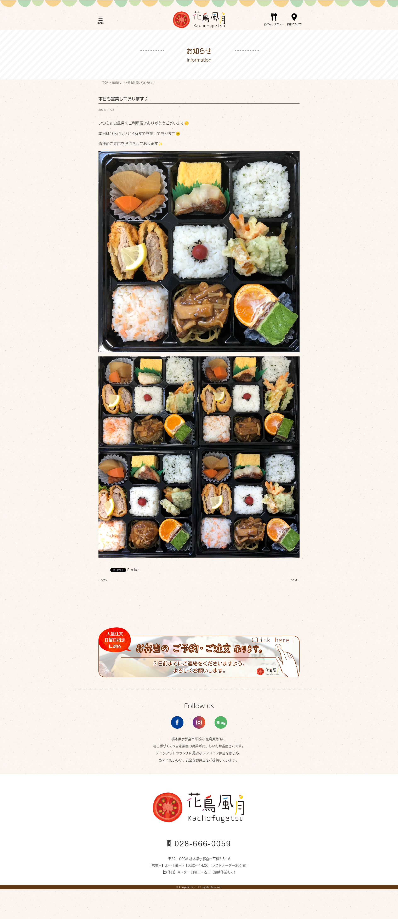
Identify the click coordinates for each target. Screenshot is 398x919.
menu (100, 22)
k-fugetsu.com (187, 887)
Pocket (133, 570)
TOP (105, 82)
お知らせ (117, 82)
